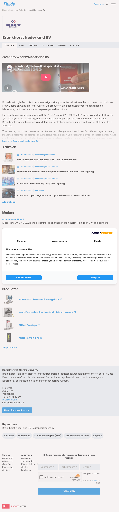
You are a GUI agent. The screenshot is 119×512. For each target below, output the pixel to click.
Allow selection (23, 277)
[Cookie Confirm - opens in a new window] (102, 233)
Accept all (95, 277)
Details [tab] (97, 241)
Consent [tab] (21, 241)
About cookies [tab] (59, 241)
